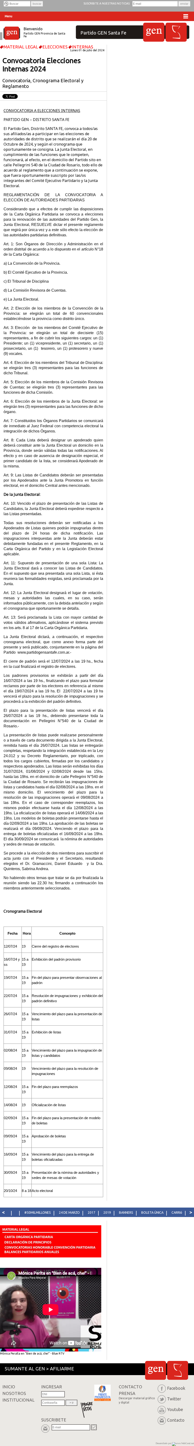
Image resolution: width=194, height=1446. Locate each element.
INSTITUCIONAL (18, 1400)
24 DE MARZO (69, 1212)
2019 (107, 1212)
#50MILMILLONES (37, 1212)
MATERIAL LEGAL (21, 46)
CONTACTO (130, 1386)
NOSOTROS (14, 1393)
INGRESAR (51, 1386)
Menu (8, 16)
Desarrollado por (164, 1443)
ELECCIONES (55, 46)
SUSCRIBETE (53, 1419)
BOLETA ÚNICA (152, 1212)
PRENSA (137, 1397)
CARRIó (177, 1212)
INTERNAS (82, 46)
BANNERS (126, 1212)
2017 (91, 1212)
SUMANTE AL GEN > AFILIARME (39, 1368)
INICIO (8, 1386)
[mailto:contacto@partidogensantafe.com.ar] (162, 1420)
